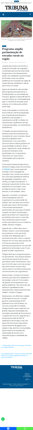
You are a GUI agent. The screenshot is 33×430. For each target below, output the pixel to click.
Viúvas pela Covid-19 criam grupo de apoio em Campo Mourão (16, 346)
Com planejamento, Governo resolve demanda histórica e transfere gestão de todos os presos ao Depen (16, 355)
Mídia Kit (27, 379)
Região (2, 3)
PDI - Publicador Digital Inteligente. (19, 384)
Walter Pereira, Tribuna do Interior (18, 62)
